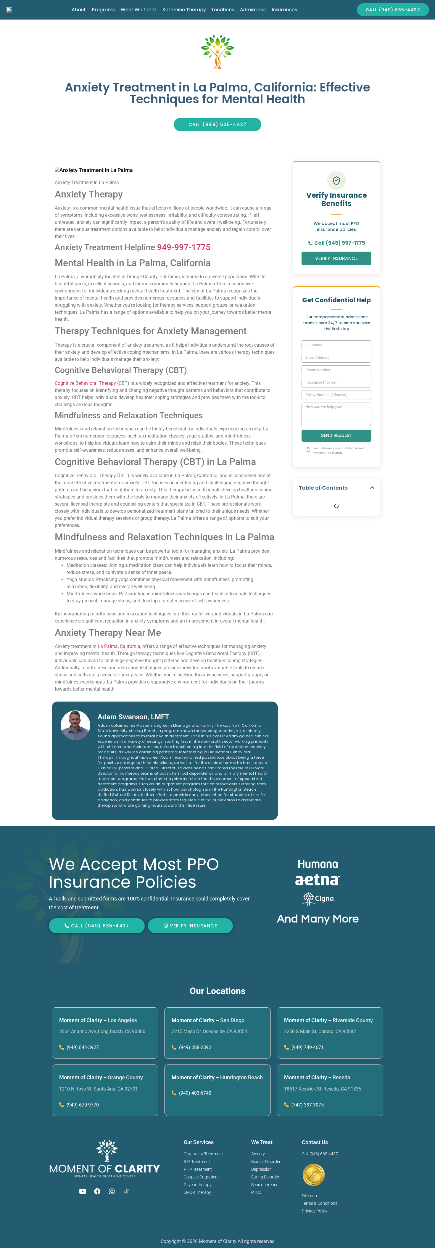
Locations (223, 9)
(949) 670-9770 (82, 1105)
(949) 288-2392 (194, 1047)
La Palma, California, (118, 646)
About (79, 9)
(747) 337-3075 (307, 1105)
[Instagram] (111, 1191)
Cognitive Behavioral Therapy (85, 383)
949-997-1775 (183, 247)
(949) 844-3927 (82, 1047)
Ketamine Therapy (184, 9)
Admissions (253, 9)
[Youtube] (82, 1191)
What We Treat (139, 9)
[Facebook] (97, 1191)
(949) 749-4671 (307, 1047)
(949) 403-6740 (194, 1093)
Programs (103, 9)
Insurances (284, 9)
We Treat (262, 1142)
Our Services (199, 1142)
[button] (372, 487)
